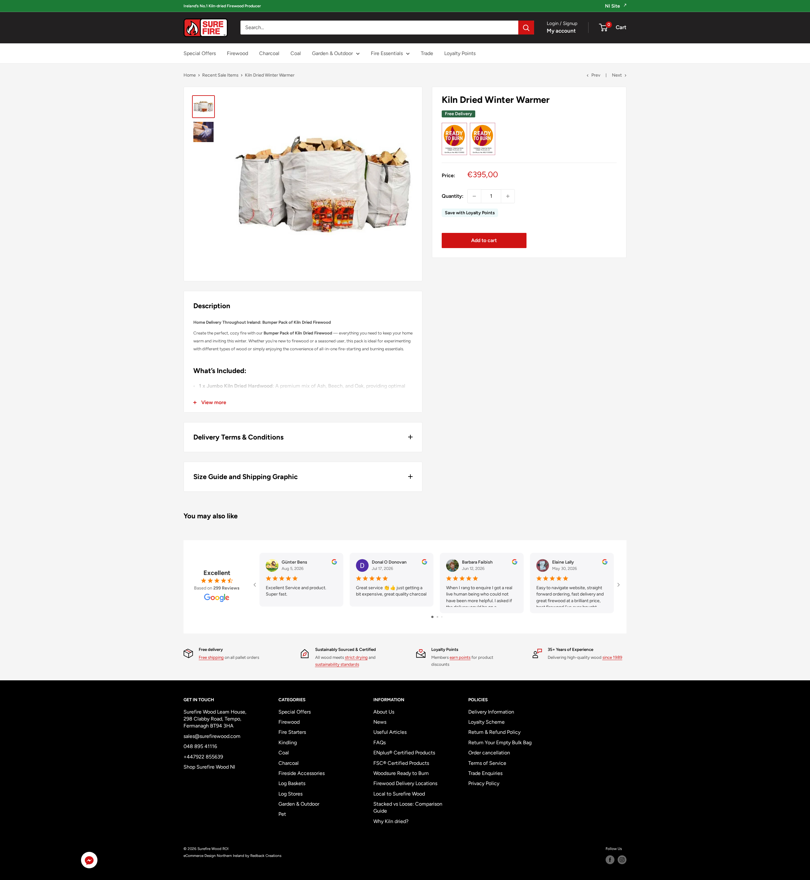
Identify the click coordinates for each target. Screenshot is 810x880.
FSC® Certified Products (401, 763)
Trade (427, 53)
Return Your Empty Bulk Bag (500, 743)
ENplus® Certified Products (404, 753)
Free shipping (211, 657)
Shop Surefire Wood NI (209, 767)
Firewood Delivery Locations (405, 783)
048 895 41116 (200, 746)
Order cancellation (489, 753)
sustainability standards (337, 664)
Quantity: (453, 196)
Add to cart (484, 240)
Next (617, 75)
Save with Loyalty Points (470, 212)
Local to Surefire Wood (399, 794)
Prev (595, 75)
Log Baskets (291, 783)
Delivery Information (491, 712)
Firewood (237, 53)
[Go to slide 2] (437, 617)
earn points (460, 657)
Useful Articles (390, 732)
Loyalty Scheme (486, 722)
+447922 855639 (203, 757)
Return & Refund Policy (494, 732)
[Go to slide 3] (441, 616)
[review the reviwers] (334, 563)
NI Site (613, 6)
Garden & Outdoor (332, 53)
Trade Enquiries (485, 773)
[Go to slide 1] (432, 617)
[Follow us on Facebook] (610, 859)
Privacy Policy (483, 783)
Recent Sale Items (220, 75)
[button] (89, 861)
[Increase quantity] (507, 196)
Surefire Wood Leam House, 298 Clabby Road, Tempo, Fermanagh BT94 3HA (215, 719)
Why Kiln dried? (390, 821)
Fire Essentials (387, 53)
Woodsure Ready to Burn (401, 773)
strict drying (356, 657)
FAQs (379, 743)
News (379, 722)
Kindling (287, 743)
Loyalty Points (460, 53)
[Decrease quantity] (474, 196)
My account (561, 31)
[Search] (526, 28)
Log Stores (290, 794)
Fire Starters (292, 732)
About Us (383, 712)
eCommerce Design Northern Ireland (214, 855)
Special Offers (200, 53)
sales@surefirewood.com (212, 736)
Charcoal (269, 53)
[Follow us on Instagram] (622, 859)
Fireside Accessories (301, 773)
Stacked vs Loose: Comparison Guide (407, 807)
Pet (282, 814)
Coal (295, 53)
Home (190, 75)
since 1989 (612, 657)
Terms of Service (487, 763)
